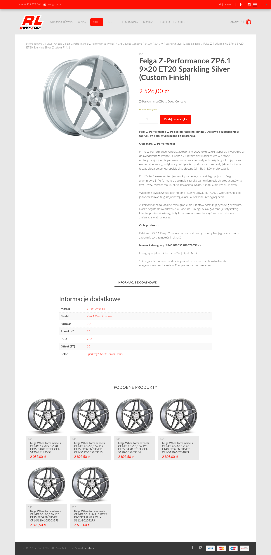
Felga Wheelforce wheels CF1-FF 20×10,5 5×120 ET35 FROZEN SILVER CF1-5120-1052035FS (45, 516)
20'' (156, 44)
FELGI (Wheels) (53, 44)
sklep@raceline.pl (56, 5)
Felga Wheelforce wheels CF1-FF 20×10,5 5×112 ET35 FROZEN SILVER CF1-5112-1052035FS (89, 448)
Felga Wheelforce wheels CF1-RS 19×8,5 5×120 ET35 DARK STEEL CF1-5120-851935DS (45, 448)
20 (88, 346)
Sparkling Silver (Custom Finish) (183, 44)
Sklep (96, 22)
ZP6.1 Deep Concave (130, 44)
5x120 (148, 44)
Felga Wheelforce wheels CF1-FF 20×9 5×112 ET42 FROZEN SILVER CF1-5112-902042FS (90, 516)
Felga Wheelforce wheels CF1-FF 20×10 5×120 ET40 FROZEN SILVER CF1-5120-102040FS (177, 448)
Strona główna (61, 22)
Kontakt (149, 22)
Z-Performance (96, 308)
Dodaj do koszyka (175, 119)
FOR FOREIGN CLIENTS (174, 22)
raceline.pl (90, 548)
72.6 (90, 338)
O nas (82, 22)
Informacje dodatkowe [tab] (137, 282)
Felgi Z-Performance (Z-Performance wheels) (90, 44)
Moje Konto (225, 5)
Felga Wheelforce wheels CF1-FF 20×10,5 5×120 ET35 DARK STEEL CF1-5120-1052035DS (133, 448)
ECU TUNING (130, 22)
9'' (88, 331)
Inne (111, 22)
